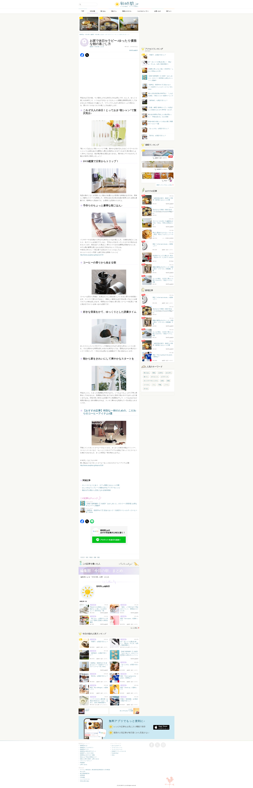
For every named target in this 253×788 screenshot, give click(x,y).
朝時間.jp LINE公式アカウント (88, 751)
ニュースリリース (85, 779)
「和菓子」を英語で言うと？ (157, 55)
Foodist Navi (115, 753)
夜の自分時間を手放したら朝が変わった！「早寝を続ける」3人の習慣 (160, 115)
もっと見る (134, 628)
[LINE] (92, 523)
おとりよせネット (116, 745)
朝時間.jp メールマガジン (86, 747)
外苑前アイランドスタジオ (119, 751)
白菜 (162, 380)
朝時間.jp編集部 (133, 50)
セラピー (83, 557)
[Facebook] (82, 56)
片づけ (146, 388)
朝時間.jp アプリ (84, 749)
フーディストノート (117, 747)
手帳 (159, 385)
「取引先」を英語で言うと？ (157, 135)
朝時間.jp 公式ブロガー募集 (87, 755)
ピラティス (164, 377)
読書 (95, 557)
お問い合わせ (83, 764)
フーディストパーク (117, 749)
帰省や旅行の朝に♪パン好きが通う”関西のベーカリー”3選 (160, 122)
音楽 (98, 557)
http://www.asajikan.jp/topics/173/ (91, 255)
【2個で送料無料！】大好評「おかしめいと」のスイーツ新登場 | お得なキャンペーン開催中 (160, 78)
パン (153, 385)
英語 (153, 373)
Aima (113, 755)
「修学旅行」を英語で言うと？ (158, 100)
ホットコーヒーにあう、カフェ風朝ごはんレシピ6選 (100, 485)
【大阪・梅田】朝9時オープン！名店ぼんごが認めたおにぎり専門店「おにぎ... (160, 108)
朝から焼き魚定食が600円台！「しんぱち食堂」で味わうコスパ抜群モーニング (160, 94)
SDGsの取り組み (84, 781)
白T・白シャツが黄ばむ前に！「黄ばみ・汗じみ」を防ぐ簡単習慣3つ (159, 63)
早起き (91, 557)
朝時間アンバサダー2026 (86, 753)
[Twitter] (87, 56)
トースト (146, 385)
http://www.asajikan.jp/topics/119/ (91, 465)
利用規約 (82, 762)
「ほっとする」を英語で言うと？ (158, 128)
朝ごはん (146, 373)
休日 (87, 557)
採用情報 (82, 775)
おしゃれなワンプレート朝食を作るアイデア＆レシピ (101, 488)
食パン (146, 377)
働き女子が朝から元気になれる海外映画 (96, 490)
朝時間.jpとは (83, 745)
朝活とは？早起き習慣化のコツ (88, 757)
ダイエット (154, 377)
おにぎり (168, 373)
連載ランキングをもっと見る (164, 185)
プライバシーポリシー (86, 760)
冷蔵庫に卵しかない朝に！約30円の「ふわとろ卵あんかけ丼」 (160, 70)
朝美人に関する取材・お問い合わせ (89, 759)
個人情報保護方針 (85, 773)
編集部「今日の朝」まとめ (97, 46)
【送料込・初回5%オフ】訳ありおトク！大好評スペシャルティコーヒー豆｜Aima (160, 87)
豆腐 (168, 380)
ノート (166, 385)
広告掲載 (82, 777)
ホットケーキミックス (151, 380)
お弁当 (160, 373)
